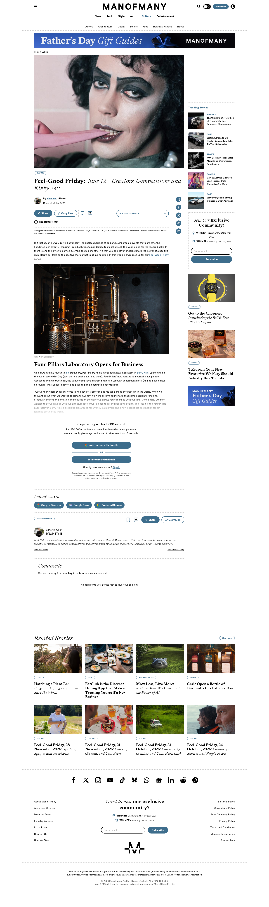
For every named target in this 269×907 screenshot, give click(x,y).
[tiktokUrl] (122, 780)
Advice (89, 26)
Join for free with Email (101, 459)
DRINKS (194, 363)
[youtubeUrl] (110, 780)
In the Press (40, 827)
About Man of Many (176, 549)
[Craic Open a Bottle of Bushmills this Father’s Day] (211, 658)
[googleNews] (159, 780)
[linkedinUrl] (171, 780)
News (98, 16)
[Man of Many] (134, 847)
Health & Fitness (162, 26)
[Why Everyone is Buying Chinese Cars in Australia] (196, 200)
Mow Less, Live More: (158, 688)
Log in (71, 573)
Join (81, 573)
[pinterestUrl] (195, 780)
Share (44, 213)
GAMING (211, 174)
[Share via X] (180, 151)
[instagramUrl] (98, 780)
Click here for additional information (184, 874)
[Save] (82, 213)
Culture (146, 16)
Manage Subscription (223, 834)
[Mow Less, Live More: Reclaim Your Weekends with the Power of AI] (160, 658)
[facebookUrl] (74, 780)
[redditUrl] (183, 780)
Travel (180, 26)
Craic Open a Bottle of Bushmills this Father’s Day (210, 686)
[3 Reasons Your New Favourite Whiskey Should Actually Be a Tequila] (211, 344)
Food (145, 26)
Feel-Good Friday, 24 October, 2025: (209, 749)
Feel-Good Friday (159, 254)
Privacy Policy (114, 473)
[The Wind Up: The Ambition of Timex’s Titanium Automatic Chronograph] (196, 120)
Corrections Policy (224, 807)
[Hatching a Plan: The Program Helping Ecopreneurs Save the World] (58, 658)
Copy (67, 213)
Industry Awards (43, 821)
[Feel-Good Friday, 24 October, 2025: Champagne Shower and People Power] (211, 719)
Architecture (105, 26)
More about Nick (41, 549)
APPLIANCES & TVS (146, 677)
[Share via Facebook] (180, 144)
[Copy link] (180, 164)
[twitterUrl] (86, 780)
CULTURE (40, 173)
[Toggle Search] (199, 6)
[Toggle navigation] (37, 6)
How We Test (41, 840)
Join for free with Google (103, 445)
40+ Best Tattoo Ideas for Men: (220, 160)
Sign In (116, 467)
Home (36, 52)
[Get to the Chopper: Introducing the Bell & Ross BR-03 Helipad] (211, 288)
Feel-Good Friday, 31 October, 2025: (159, 749)
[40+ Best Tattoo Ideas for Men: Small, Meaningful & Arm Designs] (196, 160)
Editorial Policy (226, 801)
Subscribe (220, 6)
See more (227, 638)
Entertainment (165, 16)
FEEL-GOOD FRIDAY (44, 519)
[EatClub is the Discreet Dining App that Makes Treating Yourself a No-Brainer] (109, 658)
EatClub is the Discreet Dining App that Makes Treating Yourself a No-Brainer (105, 690)
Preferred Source (111, 505)
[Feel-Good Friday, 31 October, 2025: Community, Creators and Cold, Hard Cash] (160, 719)
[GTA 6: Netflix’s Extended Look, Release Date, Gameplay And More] (196, 180)
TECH (39, 677)
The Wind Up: (220, 120)
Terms (101, 473)
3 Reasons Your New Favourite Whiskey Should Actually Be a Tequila (210, 373)
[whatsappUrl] (147, 780)
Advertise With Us (44, 807)
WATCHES (211, 114)
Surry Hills (143, 372)
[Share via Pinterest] (180, 157)
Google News (81, 505)
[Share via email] (178, 231)
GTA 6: (219, 180)
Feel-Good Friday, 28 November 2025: (55, 749)
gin (67, 372)
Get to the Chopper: (208, 317)
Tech (110, 16)
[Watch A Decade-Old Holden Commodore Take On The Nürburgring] (196, 140)
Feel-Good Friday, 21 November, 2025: (106, 749)
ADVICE (210, 154)
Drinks (134, 26)
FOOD (90, 677)
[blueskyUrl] (134, 780)
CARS (209, 134)
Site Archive (228, 840)
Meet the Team (42, 814)
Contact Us (40, 834)
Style (121, 16)
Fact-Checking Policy (223, 814)
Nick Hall (52, 198)
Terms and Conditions (222, 827)
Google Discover (51, 505)
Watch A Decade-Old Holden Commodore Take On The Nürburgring (220, 140)
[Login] (233, 6)
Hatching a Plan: (57, 688)
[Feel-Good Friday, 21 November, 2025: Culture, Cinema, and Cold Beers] (109, 719)
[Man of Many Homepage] (134, 6)
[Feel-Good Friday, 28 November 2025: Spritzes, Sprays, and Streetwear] (58, 719)
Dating (121, 26)
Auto (133, 16)
